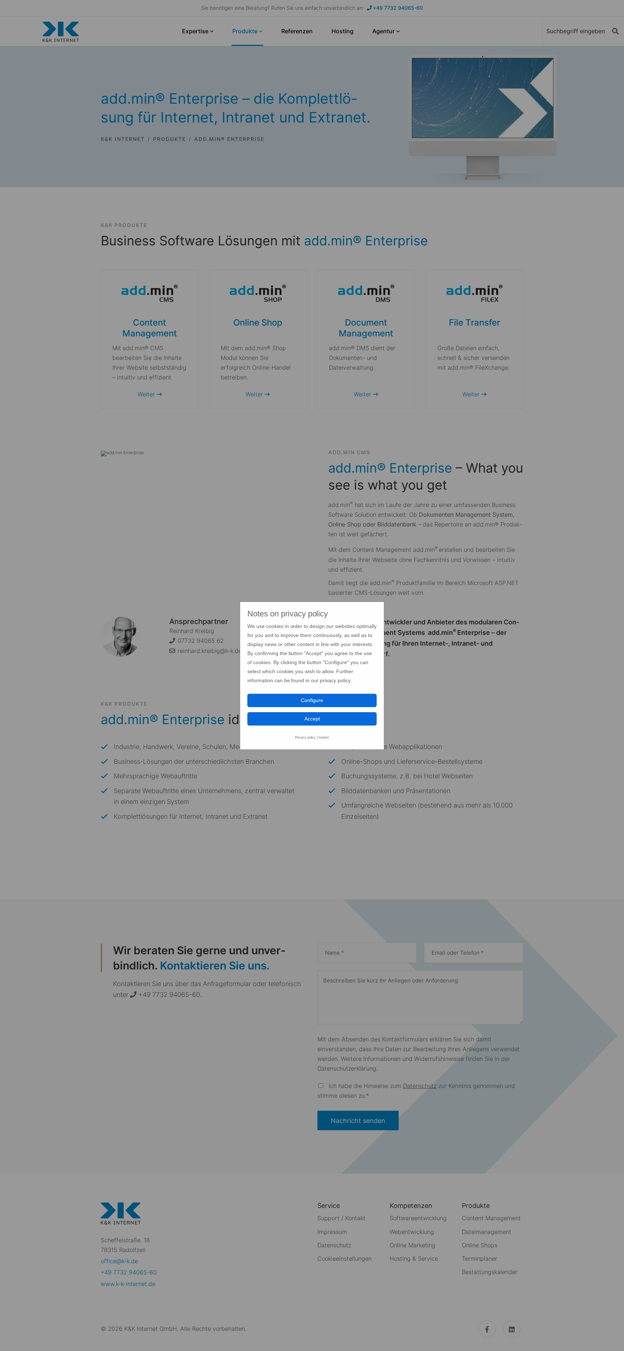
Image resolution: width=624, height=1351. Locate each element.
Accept (312, 719)
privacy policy (335, 680)
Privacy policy (305, 737)
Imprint (323, 737)
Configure (312, 700)
